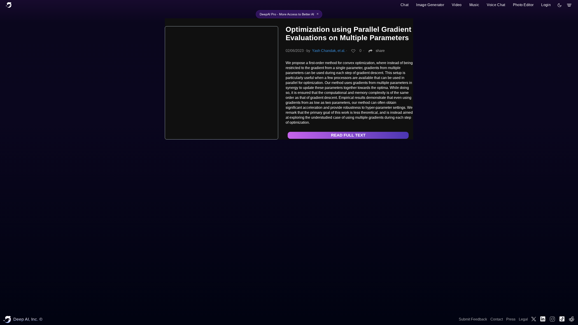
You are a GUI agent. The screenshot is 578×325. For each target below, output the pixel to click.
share (380, 51)
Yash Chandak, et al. (328, 51)
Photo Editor (523, 5)
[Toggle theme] (559, 5)
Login (546, 5)
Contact (496, 319)
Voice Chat (496, 5)
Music (474, 5)
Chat (404, 5)
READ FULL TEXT (348, 135)
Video (457, 5)
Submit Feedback (473, 319)
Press (510, 319)
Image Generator (430, 5)
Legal (523, 319)
